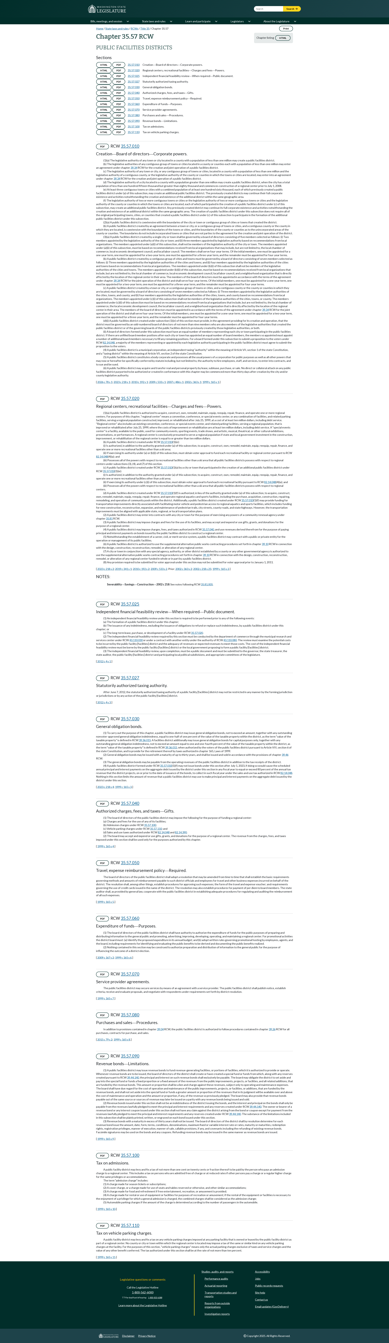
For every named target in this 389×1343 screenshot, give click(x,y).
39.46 (285, 754)
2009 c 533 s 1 (157, 382)
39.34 (134, 167)
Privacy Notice (147, 1336)
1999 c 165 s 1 (210, 382)
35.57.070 (133, 109)
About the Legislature (276, 21)
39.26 (272, 1029)
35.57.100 (133, 126)
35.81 (109, 518)
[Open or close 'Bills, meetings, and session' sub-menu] (128, 21)
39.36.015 (145, 740)
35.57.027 (133, 81)
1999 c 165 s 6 (123, 957)
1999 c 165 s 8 (122, 1039)
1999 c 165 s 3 (123, 787)
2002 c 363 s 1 (193, 382)
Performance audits (216, 1278)
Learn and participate (198, 21)
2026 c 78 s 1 (104, 382)
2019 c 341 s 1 (123, 569)
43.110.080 (230, 640)
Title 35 (144, 28)
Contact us (261, 1299)
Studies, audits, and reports (217, 1271)
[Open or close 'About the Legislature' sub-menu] (295, 21)
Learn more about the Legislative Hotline (142, 1305)
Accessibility (262, 1271)
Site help (260, 1292)
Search (290, 8)
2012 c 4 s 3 (104, 702)
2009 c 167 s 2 (105, 957)
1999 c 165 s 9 (105, 1138)
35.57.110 (133, 132)
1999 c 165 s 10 (106, 1209)
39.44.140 (133, 1077)
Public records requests (269, 1285)
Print (286, 28)
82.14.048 (109, 342)
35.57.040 (133, 92)
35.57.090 (133, 121)
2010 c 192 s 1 (139, 382)
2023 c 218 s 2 (105, 569)
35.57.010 (133, 64)
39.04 (160, 1029)
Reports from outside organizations (217, 1305)
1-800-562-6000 (142, 1292)
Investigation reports (217, 1314)
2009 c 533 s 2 (159, 569)
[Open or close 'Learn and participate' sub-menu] (216, 21)
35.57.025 (133, 76)
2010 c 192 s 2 (141, 569)
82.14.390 (181, 832)
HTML (282, 37)
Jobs (257, 1278)
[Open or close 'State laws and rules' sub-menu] (171, 21)
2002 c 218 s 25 (202, 569)
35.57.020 (133, 70)
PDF (118, 64)
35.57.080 (133, 115)
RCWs (134, 28)
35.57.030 (133, 87)
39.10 (265, 544)
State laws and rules (153, 21)
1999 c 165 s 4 (105, 846)
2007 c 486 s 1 (175, 382)
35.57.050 (133, 98)
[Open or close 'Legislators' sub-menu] (249, 21)
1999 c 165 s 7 (105, 998)
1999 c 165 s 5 (105, 901)
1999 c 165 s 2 (220, 569)
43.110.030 (136, 640)
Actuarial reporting (216, 1285)
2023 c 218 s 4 (105, 787)
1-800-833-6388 (155, 1298)
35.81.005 (207, 584)
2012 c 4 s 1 (104, 661)
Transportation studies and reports (221, 1294)
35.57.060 (133, 104)
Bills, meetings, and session (106, 21)
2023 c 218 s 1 (122, 382)
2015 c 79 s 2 (104, 1039)
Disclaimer (128, 1336)
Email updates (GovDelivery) (272, 1306)
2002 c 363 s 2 (183, 569)
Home (99, 28)
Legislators (237, 21)
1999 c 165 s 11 (106, 1257)
